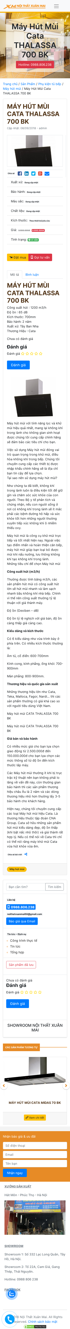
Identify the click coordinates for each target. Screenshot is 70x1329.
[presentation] (4, 1085)
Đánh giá (13, 354)
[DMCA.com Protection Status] (35, 1326)
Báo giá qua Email (22, 921)
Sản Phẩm (28, 84)
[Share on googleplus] (40, 173)
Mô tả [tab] (14, 274)
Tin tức (15, 946)
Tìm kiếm (54, 887)
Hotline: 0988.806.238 (35, 65)
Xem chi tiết (54, 1116)
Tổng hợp (17, 952)
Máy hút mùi (12, 89)
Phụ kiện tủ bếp (49, 84)
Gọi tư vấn (41, 257)
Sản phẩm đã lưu (21, 965)
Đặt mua (19, 257)
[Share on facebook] (19, 173)
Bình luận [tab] (32, 274)
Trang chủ (10, 84)
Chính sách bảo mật (42, 1322)
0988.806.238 (22, 907)
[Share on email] (47, 173)
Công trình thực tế (23, 940)
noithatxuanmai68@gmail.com (24, 914)
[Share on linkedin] (26, 173)
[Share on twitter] (33, 173)
